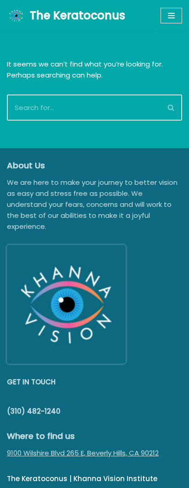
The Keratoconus (37, 478)
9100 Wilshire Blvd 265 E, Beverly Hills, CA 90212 (83, 453)
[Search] (171, 107)
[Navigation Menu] (171, 15)
